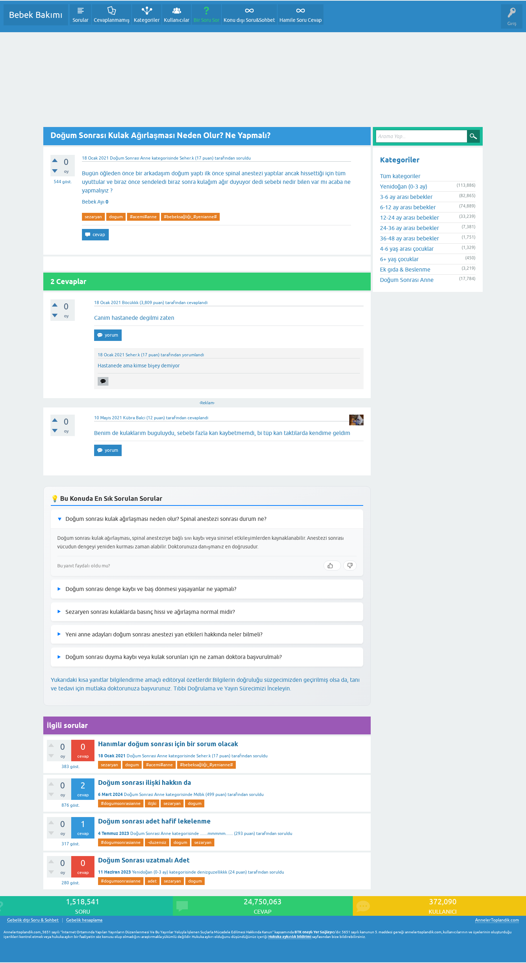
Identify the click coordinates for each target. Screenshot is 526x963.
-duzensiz (157, 842)
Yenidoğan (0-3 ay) (150, 872)
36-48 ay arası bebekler (409, 238)
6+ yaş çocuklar (399, 259)
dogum (116, 216)
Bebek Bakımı (36, 15)
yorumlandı (193, 354)
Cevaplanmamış (112, 20)
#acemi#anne (143, 216)
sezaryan (93, 216)
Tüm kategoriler (400, 176)
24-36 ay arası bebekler (409, 228)
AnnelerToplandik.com (497, 920)
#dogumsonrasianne (121, 803)
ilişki (152, 803)
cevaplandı (197, 302)
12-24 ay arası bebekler (409, 217)
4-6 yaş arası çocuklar (407, 248)
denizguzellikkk (212, 872)
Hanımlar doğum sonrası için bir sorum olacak (168, 744)
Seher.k (203, 755)
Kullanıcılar (176, 20)
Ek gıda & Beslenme (405, 269)
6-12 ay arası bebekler (408, 207)
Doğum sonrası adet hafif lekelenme (154, 821)
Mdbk (199, 794)
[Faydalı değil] (350, 566)
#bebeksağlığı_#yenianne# (190, 216)
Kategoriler (147, 20)
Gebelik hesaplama (84, 920)
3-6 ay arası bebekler (406, 197)
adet (152, 881)
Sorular (80, 20)
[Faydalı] (332, 566)
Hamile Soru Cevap (300, 20)
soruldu (243, 158)
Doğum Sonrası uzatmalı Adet (144, 860)
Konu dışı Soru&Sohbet (249, 20)
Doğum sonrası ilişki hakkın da (144, 782)
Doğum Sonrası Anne (130, 158)
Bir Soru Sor (206, 20)
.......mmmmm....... (216, 833)
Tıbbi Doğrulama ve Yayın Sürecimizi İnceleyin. (232, 688)
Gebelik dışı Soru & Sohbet (33, 920)
